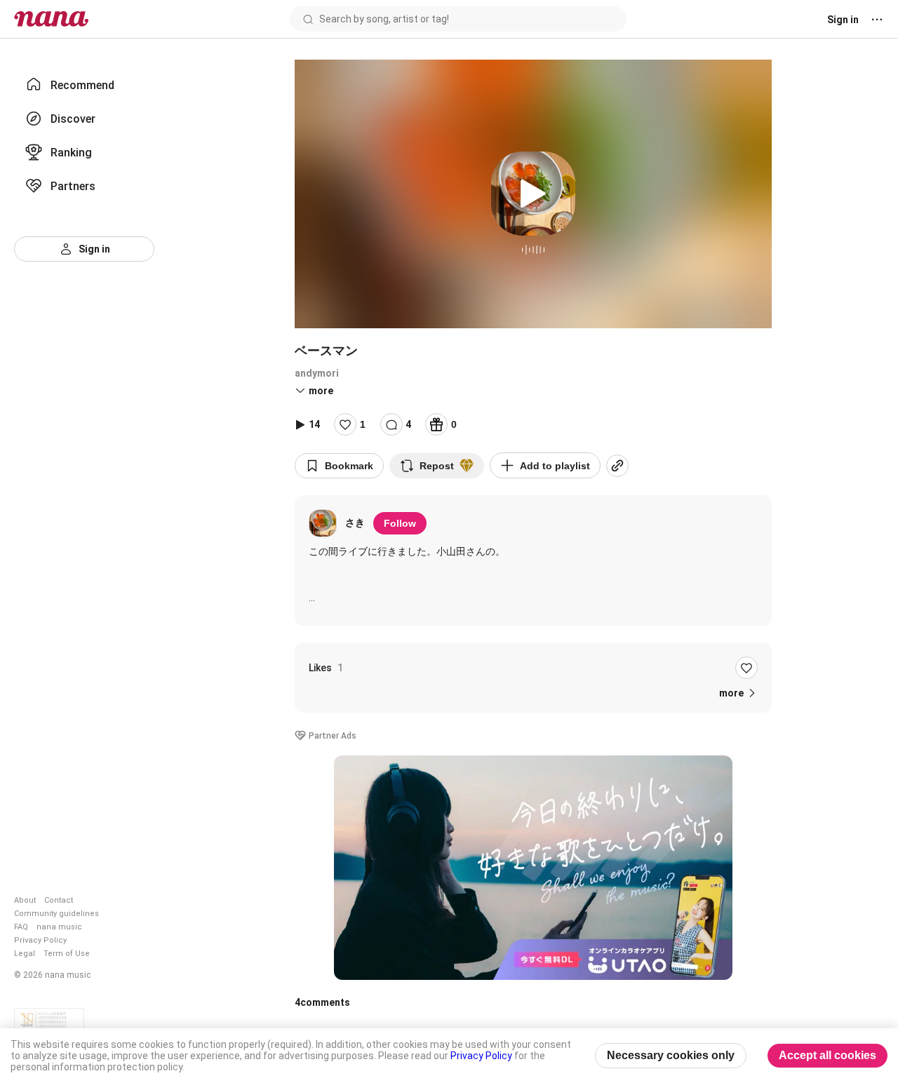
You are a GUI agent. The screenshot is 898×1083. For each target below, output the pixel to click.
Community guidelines (56, 913)
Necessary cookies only (671, 1055)
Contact (58, 900)
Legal (24, 953)
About (25, 900)
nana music (59, 926)
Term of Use (66, 953)
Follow (400, 523)
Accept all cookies (827, 1055)
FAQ (21, 926)
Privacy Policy (40, 940)
